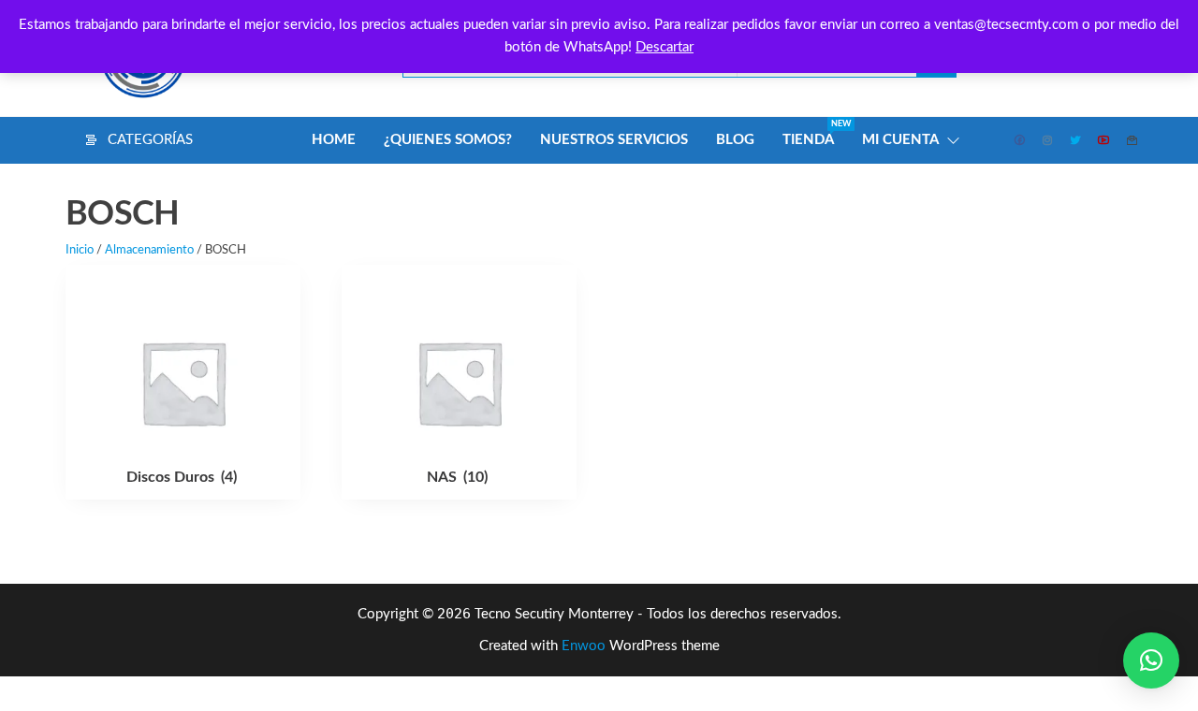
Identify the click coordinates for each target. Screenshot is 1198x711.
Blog (735, 140)
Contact (1132, 140)
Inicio (80, 250)
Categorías (150, 140)
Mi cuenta (900, 140)
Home (334, 140)
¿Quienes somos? (448, 140)
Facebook (1020, 140)
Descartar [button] (665, 47)
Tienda (815, 133)
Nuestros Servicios (614, 140)
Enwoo (584, 646)
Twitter (1076, 140)
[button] (1151, 660)
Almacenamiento (149, 250)
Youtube (1104, 140)
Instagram (1048, 140)
